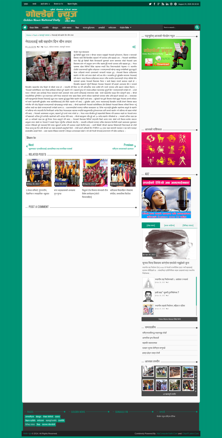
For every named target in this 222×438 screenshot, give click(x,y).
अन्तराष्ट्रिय (29, 417)
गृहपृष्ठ (26, 4)
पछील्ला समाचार (54, 47)
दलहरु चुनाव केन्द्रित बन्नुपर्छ (153, 347)
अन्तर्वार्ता (101, 27)
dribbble (171, 4)
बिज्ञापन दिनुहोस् (72, 4)
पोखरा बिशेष (34, 27)
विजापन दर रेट (58, 4)
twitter (150, 4)
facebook (154, 4)
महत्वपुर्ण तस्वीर (51, 420)
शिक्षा (77, 27)
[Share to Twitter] (149, 257)
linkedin (167, 4)
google (159, 4)
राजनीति (45, 27)
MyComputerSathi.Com (167, 433)
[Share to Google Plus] (153, 257)
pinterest (175, 4)
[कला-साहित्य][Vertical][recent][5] (169, 226)
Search (197, 27)
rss (163, 4)
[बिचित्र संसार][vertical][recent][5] (188, 226)
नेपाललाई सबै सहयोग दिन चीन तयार (48, 41)
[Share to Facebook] (145, 257)
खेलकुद (55, 27)
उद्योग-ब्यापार (67, 27)
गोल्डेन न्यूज (27, 433)
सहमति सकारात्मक (149, 342)
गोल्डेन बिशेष (124, 27)
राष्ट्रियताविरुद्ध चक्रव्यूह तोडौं (154, 332)
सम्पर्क (34, 4)
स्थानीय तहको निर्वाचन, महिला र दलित (170, 305)
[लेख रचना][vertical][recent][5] (151, 226)
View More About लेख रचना (169, 319)
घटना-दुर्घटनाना (88, 27)
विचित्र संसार (30, 424)
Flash (46, 47)
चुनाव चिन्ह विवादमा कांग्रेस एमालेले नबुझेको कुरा (165, 263)
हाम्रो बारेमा (44, 4)
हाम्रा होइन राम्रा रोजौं (151, 352)
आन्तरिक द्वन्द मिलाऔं (150, 337)
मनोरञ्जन (112, 27)
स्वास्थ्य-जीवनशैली (48, 424)
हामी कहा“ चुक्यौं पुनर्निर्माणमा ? (167, 292)
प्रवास (57, 417)
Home (25, 27)
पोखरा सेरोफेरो (48, 417)
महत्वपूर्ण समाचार (65, 47)
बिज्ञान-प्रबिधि (30, 420)
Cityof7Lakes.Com (191, 433)
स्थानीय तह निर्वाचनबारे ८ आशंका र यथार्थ (171, 279)
